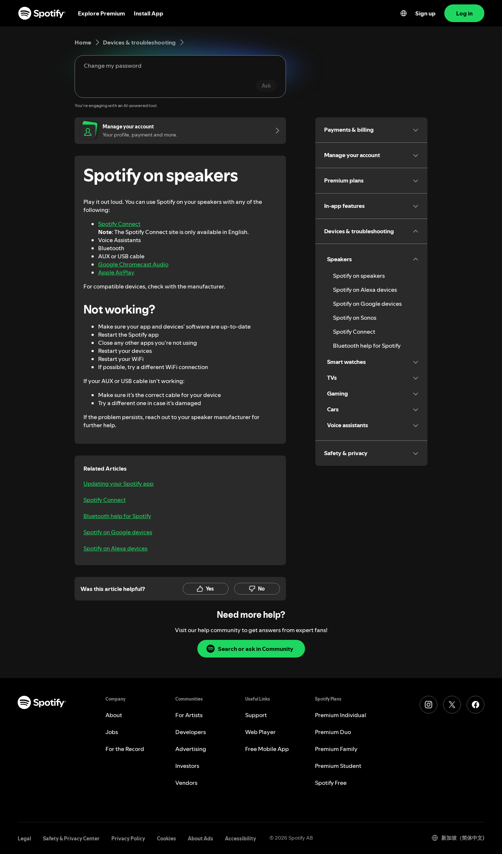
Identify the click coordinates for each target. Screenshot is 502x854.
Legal (24, 838)
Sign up (425, 13)
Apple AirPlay (116, 272)
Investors (187, 766)
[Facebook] (475, 704)
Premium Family (336, 749)
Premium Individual (340, 715)
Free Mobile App (267, 749)
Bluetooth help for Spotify (117, 516)
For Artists (188, 715)
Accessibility (240, 838)
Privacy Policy (128, 838)
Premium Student (338, 766)
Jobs (111, 732)
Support (256, 715)
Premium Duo (333, 732)
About (113, 715)
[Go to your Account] (275, 130)
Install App (148, 13)
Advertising (190, 749)
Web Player (260, 732)
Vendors (186, 783)
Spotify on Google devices (117, 532)
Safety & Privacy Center (71, 838)
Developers (190, 732)
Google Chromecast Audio (133, 264)
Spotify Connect (119, 224)
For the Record (124, 749)
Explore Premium (101, 13)
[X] (452, 704)
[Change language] (403, 13)
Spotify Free (331, 783)
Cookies (166, 838)
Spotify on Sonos (354, 317)
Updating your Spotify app (118, 483)
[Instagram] (428, 704)
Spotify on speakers (359, 276)
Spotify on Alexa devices (115, 548)
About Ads (200, 838)
